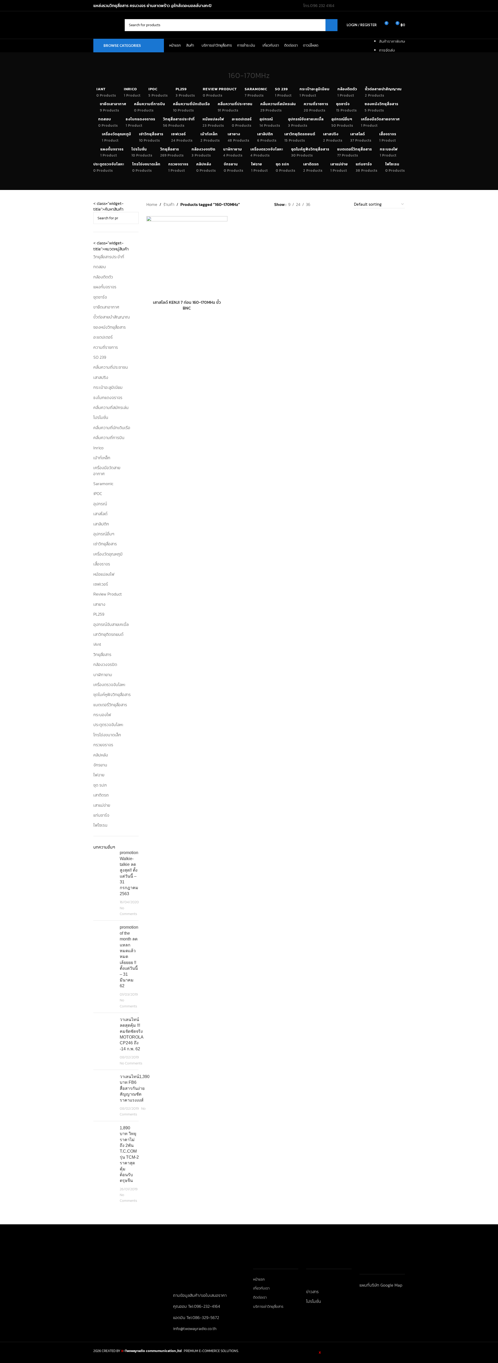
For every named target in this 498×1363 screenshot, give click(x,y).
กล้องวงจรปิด (105, 664)
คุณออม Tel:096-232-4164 (196, 1306)
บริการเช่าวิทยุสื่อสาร (268, 1306)
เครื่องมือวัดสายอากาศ (106, 470)
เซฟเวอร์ (100, 584)
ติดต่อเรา (260, 1297)
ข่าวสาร (312, 1291)
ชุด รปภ (100, 785)
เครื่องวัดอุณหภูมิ (108, 554)
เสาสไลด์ (100, 514)
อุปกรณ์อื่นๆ (103, 534)
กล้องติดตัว (103, 277)
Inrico (98, 448)
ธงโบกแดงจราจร (107, 397)
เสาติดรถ (101, 795)
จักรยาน (100, 765)
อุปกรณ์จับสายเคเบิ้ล (111, 624)
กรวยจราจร (103, 745)
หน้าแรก (259, 1279)
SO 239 (99, 357)
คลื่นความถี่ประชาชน (110, 367)
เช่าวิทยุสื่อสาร (105, 544)
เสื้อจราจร (101, 564)
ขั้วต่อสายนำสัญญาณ (111, 317)
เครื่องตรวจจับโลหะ (109, 684)
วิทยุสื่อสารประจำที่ (108, 257)
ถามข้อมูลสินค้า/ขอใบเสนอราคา (200, 1295)
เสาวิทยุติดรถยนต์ (108, 634)
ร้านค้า (168, 204)
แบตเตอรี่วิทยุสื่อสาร (110, 705)
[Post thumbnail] (104, 883)
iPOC (97, 493)
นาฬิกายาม (102, 674)
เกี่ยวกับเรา (261, 1288)
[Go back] (221, 75)
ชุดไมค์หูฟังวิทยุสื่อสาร (112, 694)
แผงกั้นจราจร (104, 287)
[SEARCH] (331, 25)
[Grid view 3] (333, 204)
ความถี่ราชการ (105, 347)
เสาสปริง (100, 377)
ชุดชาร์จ (100, 297)
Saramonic (103, 483)
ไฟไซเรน (100, 825)
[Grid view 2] (323, 204)
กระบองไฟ (102, 714)
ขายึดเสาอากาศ (106, 307)
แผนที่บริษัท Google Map (380, 1285)
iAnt (97, 644)
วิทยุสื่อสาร (102, 654)
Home (151, 204)
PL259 (98, 614)
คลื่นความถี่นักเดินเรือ (111, 427)
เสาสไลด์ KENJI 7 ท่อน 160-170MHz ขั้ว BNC (187, 305)
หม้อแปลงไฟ (104, 574)
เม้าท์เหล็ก (101, 458)
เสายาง (99, 604)
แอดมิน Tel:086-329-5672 (196, 1317)
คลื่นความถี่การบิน (108, 437)
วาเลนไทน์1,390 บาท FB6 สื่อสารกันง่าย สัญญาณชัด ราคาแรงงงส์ (135, 1088)
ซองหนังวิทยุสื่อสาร (109, 327)
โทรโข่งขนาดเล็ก (107, 735)
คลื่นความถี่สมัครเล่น (111, 407)
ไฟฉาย (98, 775)
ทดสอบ (99, 266)
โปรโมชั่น (100, 417)
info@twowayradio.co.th (194, 1328)
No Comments (128, 911)
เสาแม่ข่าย (101, 805)
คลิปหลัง (100, 755)
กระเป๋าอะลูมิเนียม (108, 387)
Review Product (107, 594)
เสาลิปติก (101, 524)
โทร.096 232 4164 (318, 5)
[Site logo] (106, 24)
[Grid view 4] (343, 204)
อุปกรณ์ (100, 504)
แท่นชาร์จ (101, 815)
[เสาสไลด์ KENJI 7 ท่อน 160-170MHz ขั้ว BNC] (186, 256)
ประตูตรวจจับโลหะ (108, 724)
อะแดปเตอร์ (103, 337)
